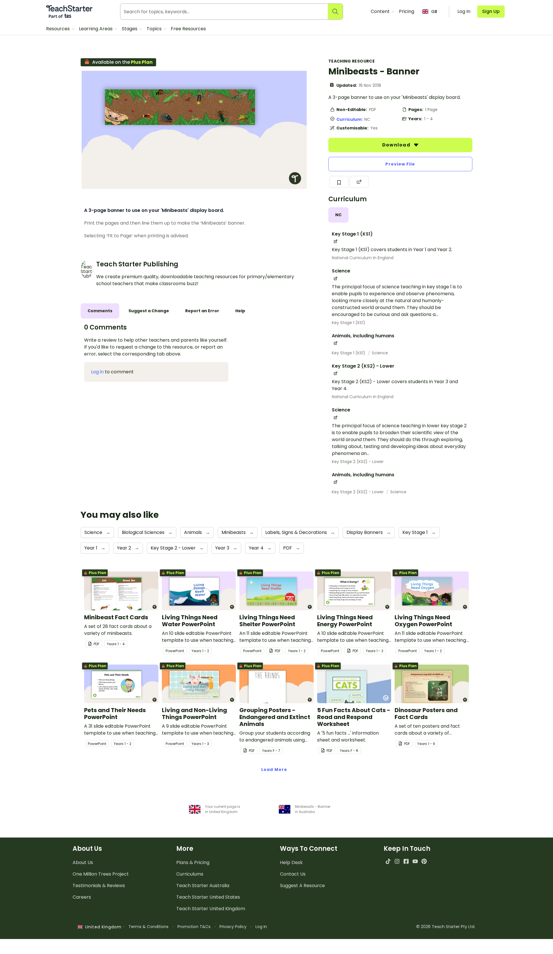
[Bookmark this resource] (339, 182)
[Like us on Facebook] (406, 861)
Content (381, 11)
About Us (83, 862)
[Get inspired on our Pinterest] (424, 861)
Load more (274, 769)
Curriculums (189, 874)
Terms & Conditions (148, 926)
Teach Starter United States (208, 897)
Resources (58, 28)
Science (380, 353)
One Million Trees (101, 874)
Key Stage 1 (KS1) (348, 322)
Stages (130, 28)
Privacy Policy (233, 926)
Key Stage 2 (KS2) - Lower (358, 461)
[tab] (338, 215)
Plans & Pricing (192, 862)
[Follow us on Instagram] (397, 861)
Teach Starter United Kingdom (210, 908)
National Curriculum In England (362, 258)
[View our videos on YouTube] (415, 861)
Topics (155, 28)
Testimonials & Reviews (99, 885)
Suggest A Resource (302, 885)
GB (434, 11)
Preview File (400, 164)
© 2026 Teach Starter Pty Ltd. (445, 926)
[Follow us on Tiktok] (388, 861)
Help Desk (291, 862)
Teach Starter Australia (202, 885)
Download (397, 145)
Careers (82, 897)
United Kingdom (102, 927)
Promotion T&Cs (194, 926)
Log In (261, 926)
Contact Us (293, 874)
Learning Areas (96, 28)
